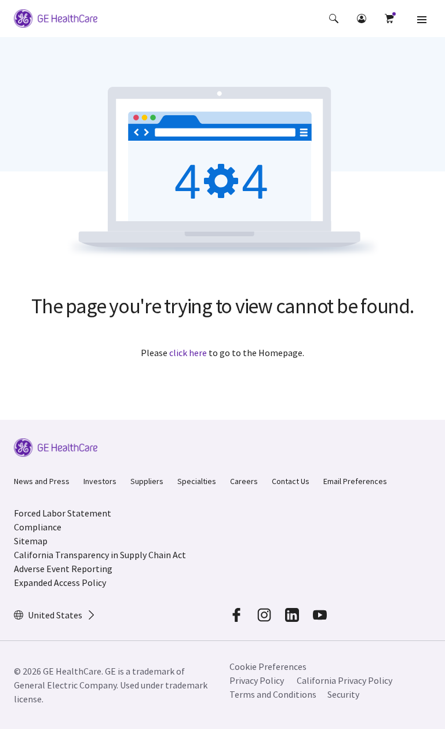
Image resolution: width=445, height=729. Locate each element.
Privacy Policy (256, 680)
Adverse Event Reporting (63, 568)
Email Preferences (355, 481)
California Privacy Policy (344, 680)
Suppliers (146, 481)
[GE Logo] (55, 20)
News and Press (42, 481)
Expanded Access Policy (60, 582)
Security (343, 694)
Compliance (37, 527)
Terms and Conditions (272, 694)
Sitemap (31, 541)
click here (188, 352)
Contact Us (290, 481)
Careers (244, 481)
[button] (334, 18)
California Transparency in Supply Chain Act (100, 555)
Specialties (196, 481)
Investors (99, 481)
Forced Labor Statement (62, 513)
